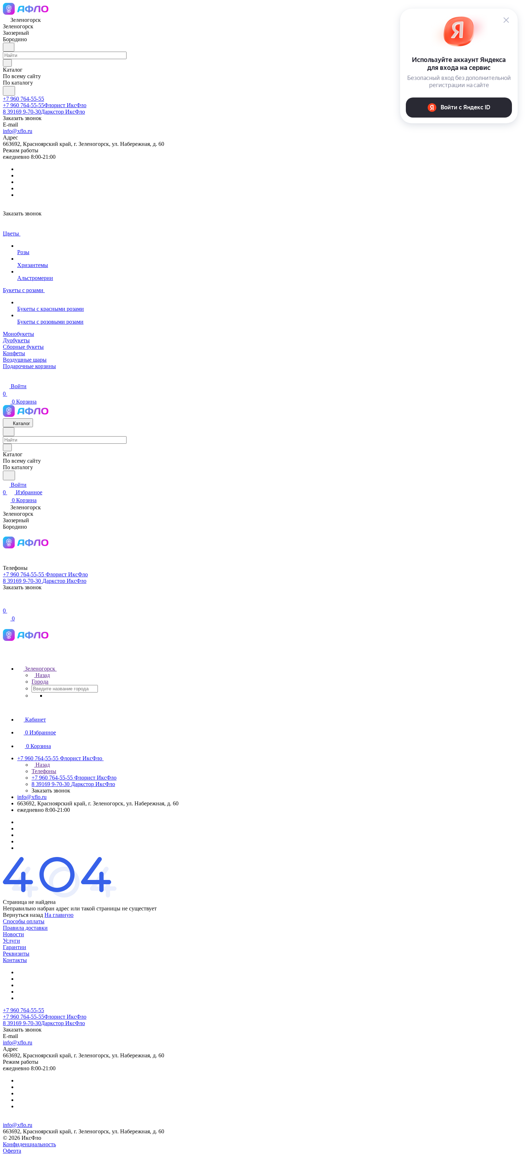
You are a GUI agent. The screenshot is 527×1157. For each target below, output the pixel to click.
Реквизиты (16, 954)
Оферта (12, 1151)
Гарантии (14, 947)
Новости (13, 934)
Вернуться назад (23, 915)
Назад (42, 675)
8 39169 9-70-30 (44, 112)
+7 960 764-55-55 (23, 99)
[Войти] (6, 603)
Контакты (15, 960)
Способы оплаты (23, 921)
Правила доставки (25, 928)
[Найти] (9, 91)
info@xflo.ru (17, 131)
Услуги (11, 941)
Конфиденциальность (29, 1144)
